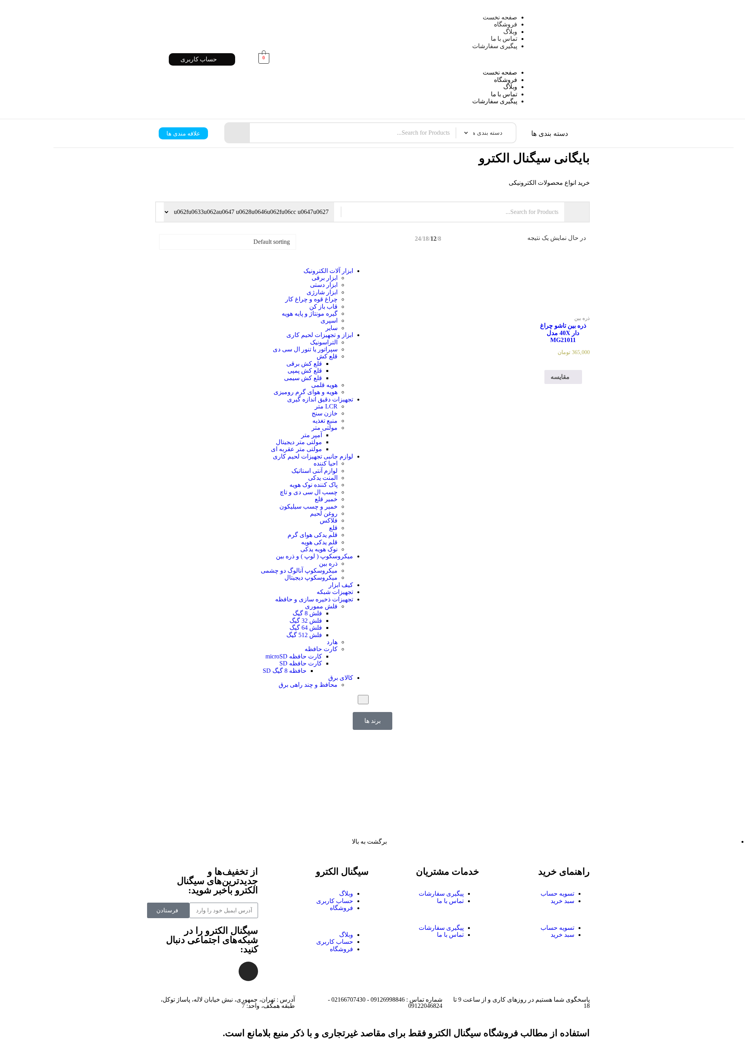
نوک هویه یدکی (319, 549)
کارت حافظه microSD (293, 656)
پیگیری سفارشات (494, 46)
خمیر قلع (326, 499)
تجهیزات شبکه (335, 592)
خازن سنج (325, 413)
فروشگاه (505, 24)
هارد (332, 642)
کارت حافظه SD (300, 663)
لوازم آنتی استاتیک (314, 470)
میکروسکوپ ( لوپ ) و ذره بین (314, 556)
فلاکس (329, 520)
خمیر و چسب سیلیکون (308, 506)
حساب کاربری (334, 901)
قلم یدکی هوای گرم (313, 534)
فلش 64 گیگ (305, 627)
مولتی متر (325, 427)
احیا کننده (326, 463)
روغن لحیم (324, 513)
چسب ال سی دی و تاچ (309, 492)
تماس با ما (504, 38)
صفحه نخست (500, 17)
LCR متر (326, 406)
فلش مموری (321, 606)
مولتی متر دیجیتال (299, 442)
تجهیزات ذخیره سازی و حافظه (314, 599)
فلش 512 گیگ (304, 635)
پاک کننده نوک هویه (313, 484)
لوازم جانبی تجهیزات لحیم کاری (313, 456)
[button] (408, 59)
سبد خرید (562, 901)
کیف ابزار (341, 585)
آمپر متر (311, 435)
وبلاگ (510, 31)
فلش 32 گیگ (305, 620)
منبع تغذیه (325, 420)
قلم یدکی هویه (319, 542)
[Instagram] (248, 971)
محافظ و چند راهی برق (308, 684)
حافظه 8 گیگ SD (285, 670)
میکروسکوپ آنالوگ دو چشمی (299, 570)
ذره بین (328, 563)
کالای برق (340, 677)
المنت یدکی (323, 477)
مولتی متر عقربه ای (296, 449)
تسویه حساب (557, 893)
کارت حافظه (321, 649)
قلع (333, 527)
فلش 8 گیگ (307, 613)
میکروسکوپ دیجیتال (311, 577)
